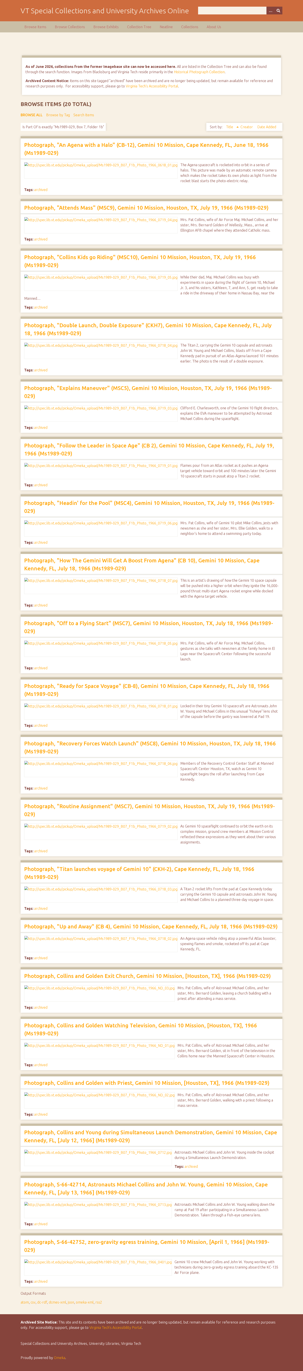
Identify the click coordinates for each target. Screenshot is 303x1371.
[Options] (270, 10)
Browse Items (35, 27)
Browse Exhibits (106, 27)
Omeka (59, 1358)
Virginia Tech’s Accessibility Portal (115, 1328)
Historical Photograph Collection (199, 72)
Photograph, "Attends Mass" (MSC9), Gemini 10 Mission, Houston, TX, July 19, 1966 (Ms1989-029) (146, 208)
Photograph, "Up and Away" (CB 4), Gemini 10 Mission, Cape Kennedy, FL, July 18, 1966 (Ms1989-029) (151, 927)
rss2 (98, 1302)
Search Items (83, 115)
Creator (247, 127)
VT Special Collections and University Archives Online (105, 11)
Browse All (32, 115)
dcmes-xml (57, 1302)
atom (25, 1302)
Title (230, 127)
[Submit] (278, 10)
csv (33, 1302)
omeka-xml (85, 1302)
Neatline (166, 27)
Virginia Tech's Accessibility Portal (152, 86)
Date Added (266, 127)
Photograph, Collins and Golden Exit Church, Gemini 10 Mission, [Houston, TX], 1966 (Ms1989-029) (147, 976)
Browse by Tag (58, 115)
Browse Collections (70, 27)
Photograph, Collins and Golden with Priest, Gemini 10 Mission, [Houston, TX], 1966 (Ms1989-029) (147, 1083)
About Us (214, 27)
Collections (189, 27)
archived (40, 190)
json (71, 1302)
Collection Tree (139, 27)
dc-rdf (42, 1302)
